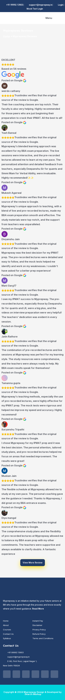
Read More (38, 608)
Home (6, 36)
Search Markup (33, 694)
